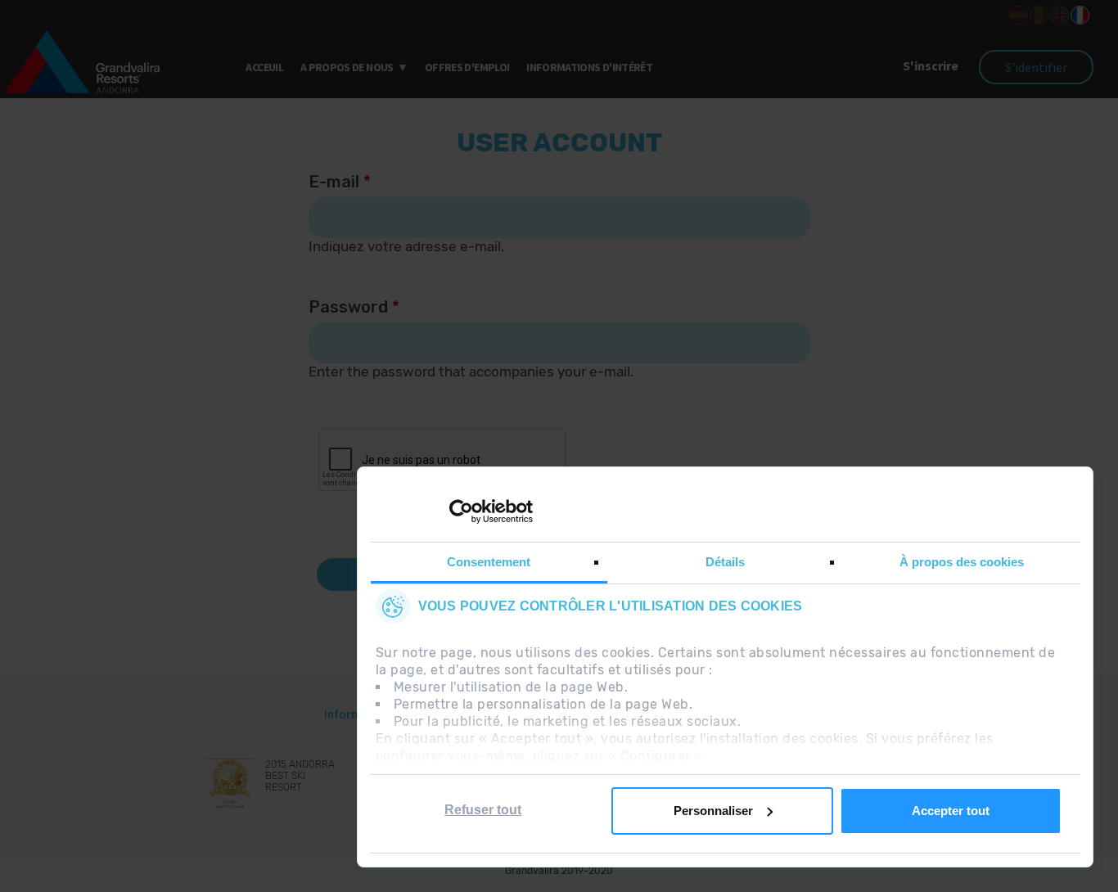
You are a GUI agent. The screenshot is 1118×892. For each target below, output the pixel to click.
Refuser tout (482, 810)
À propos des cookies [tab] (961, 562)
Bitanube (628, 884)
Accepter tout (951, 811)
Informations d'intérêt (589, 67)
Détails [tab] (725, 562)
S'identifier (1036, 67)
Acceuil (264, 67)
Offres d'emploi (467, 67)
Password (354, 307)
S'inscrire (932, 65)
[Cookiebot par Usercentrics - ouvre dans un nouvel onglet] (461, 511)
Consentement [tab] (488, 562)
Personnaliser (713, 811)
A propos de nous (347, 67)
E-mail (340, 181)
